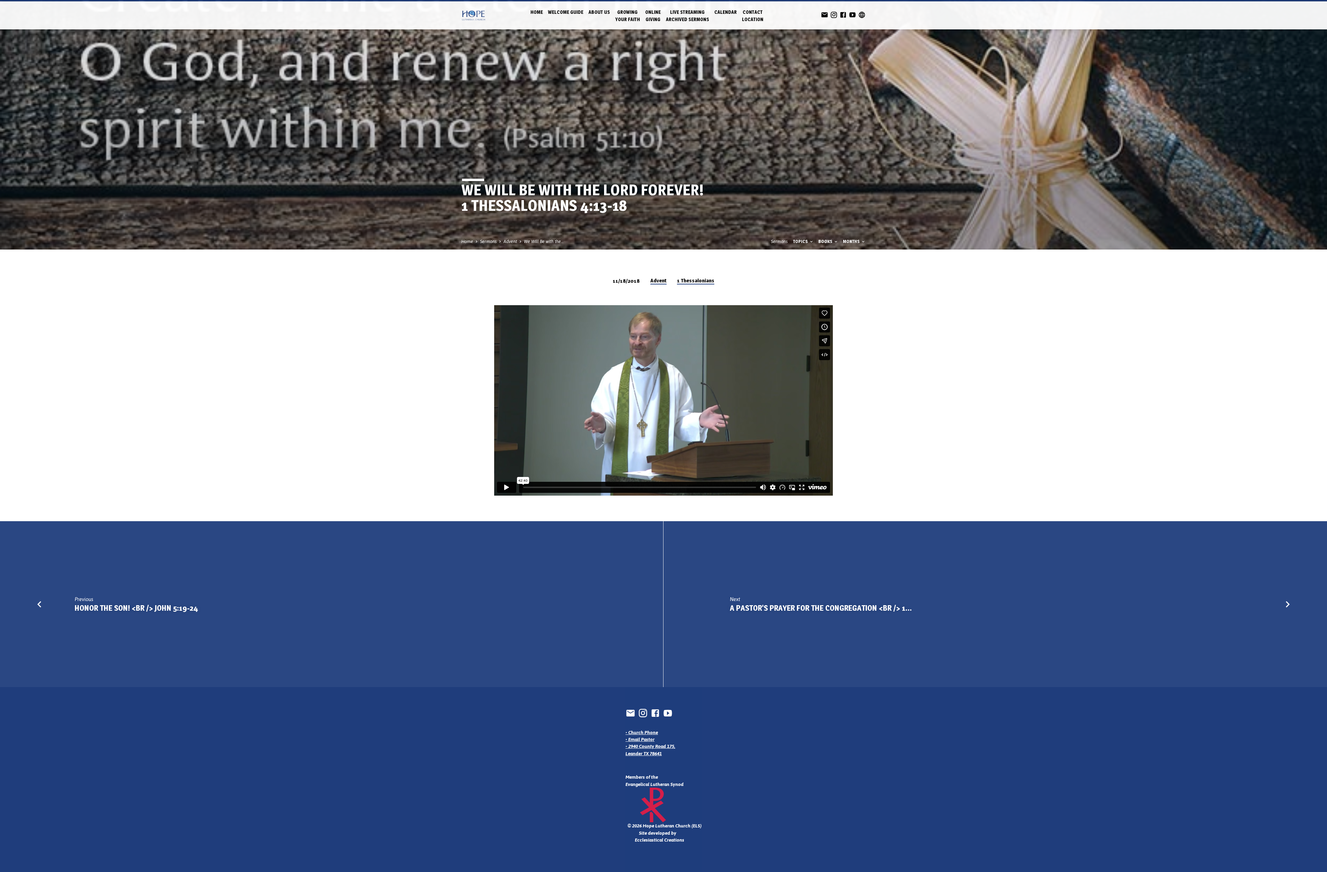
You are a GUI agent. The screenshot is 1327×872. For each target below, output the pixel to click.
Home (536, 12)
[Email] (824, 15)
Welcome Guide (565, 12)
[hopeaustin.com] (862, 15)
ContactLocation (752, 15)
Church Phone (643, 732)
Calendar (725, 12)
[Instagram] (834, 15)
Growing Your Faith (627, 15)
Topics (801, 241)
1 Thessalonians (695, 280)
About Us (599, 12)
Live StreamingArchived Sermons (687, 15)
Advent (510, 241)
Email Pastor (641, 739)
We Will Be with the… (544, 241)
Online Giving (653, 15)
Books (826, 241)
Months (852, 241)
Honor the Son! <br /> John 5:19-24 (136, 608)
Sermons (488, 241)
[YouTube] (852, 15)
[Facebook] (843, 15)
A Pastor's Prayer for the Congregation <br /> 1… (821, 608)
